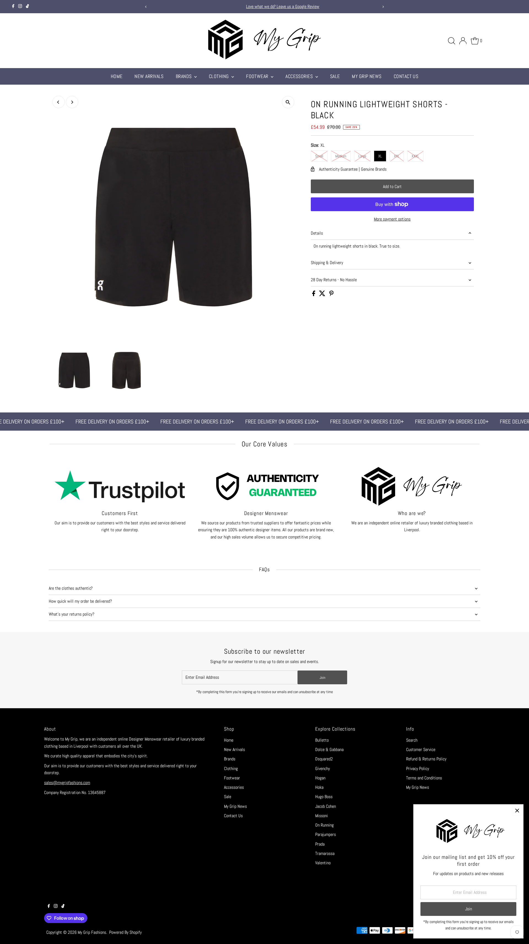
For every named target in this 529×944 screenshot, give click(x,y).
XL (380, 156)
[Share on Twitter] (322, 294)
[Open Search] (451, 40)
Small (319, 156)
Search (411, 740)
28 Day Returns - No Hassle (334, 280)
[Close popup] (517, 811)
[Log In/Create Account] (463, 40)
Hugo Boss (324, 797)
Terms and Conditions (424, 778)
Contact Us (406, 76)
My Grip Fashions (92, 932)
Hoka (319, 787)
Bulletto (322, 740)
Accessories (299, 76)
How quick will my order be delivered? (80, 601)
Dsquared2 (324, 759)
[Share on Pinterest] (331, 294)
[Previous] (146, 7)
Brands (184, 76)
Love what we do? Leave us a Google (261, 6)
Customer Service (420, 749)
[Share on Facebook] (314, 294)
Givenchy (322, 768)
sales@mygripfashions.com (67, 782)
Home (117, 76)
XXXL (415, 156)
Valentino (323, 863)
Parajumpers (325, 834)
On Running (324, 825)
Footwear (257, 76)
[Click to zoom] (288, 102)
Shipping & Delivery (327, 263)
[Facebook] (13, 6)
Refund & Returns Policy (426, 759)
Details (317, 233)
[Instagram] (20, 6)
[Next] (383, 7)
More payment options (392, 219)
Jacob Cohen (325, 806)
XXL (397, 156)
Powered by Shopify (125, 932)
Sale (335, 76)
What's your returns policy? (71, 614)
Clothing (219, 76)
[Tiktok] (27, 6)
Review (297, 6)
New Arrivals (148, 76)
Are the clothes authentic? (71, 588)
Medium (340, 156)
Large (362, 156)
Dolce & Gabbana (329, 749)
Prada (320, 844)
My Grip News (366, 76)
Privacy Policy (417, 768)
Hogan (320, 778)
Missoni (321, 816)
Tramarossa (324, 853)
